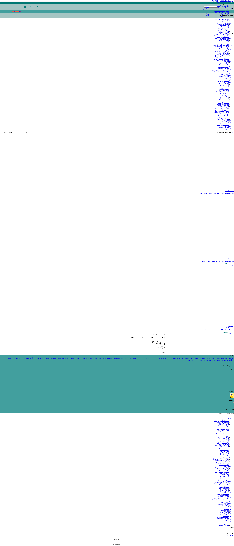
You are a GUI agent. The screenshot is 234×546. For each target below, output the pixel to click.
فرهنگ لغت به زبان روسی (223, 76)
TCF (168, 358)
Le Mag (100, 358)
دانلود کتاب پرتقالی (227, 66)
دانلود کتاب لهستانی (227, 122)
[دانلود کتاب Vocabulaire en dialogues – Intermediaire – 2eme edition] (227, 152)
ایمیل (164, 345)
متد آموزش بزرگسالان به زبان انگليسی (221, 9)
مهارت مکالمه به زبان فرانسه (223, 118)
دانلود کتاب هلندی (227, 126)
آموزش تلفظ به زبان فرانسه (223, 84)
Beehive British (198, 358)
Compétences (210, 358)
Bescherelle (204, 358)
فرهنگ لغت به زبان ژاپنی (224, 78)
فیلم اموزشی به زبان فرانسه (223, 107)
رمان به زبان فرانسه (225, 1)
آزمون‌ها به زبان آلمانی (224, 21)
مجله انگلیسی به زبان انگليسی (223, 13)
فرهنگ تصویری (216, 360)
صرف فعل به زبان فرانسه (223, 101)
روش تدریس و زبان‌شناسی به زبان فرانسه (220, 99)
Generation (85, 358)
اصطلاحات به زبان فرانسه (223, 88)
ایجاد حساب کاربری (230, 535)
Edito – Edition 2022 (59, 358)
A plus (193, 358)
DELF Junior (228, 358)
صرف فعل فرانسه (224, 360)
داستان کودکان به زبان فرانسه (222, 93)
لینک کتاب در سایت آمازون (159, 342)
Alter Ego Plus (189, 358)
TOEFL (47, 358)
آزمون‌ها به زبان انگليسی (224, 16)
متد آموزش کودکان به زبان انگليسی (222, 12)
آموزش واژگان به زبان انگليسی (223, 15)
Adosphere (179, 358)
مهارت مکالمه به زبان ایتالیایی (223, 46)
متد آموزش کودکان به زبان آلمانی (222, 20)
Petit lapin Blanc (154, 358)
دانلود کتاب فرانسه (227, 82)
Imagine (96, 358)
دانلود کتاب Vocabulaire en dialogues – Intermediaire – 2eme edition (217, 193)
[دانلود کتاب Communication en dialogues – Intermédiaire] (225, 289)
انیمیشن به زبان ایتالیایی (224, 47)
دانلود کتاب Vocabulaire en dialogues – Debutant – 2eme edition (218, 261)
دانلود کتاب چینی (227, 72)
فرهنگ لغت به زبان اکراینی (223, 512)
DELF (222, 358)
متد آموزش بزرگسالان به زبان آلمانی (221, 19)
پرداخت (205, 10)
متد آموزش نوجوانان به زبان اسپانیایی (221, 38)
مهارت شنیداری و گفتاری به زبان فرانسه (220, 117)
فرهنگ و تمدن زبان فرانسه (223, 105)
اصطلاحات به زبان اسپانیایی (223, 40)
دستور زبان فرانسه (225, 3)
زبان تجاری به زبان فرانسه (223, 100)
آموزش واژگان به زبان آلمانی (223, 28)
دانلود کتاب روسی (227, 75)
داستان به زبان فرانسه (224, 92)
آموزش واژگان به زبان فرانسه (222, 85)
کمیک (186, 360)
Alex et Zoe (183, 358)
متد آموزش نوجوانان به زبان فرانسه (221, 112)
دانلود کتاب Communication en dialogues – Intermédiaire (219, 329)
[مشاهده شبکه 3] (17, 132)
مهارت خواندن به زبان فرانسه (223, 115)
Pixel (160, 358)
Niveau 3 (136, 358)
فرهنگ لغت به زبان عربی (223, 81)
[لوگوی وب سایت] (231, 9)
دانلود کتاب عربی (227, 79)
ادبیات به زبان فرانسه (224, 86)
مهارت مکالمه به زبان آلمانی (223, 22)
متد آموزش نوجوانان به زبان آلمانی (222, 24)
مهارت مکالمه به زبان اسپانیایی (223, 37)
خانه (233, 132)
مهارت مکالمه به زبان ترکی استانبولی (221, 51)
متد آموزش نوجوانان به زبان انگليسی (221, 14)
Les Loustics (112, 358)
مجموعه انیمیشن (209, 360)
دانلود (16, 6)
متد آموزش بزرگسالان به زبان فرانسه (221, 110)
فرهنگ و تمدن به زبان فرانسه (223, 104)
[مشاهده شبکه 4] (15, 132)
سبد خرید (205, 12)
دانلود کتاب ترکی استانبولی (225, 69)
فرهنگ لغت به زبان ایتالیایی (223, 48)
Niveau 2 (131, 358)
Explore (81, 358)
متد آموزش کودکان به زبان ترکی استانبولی (220, 52)
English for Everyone (74, 358)
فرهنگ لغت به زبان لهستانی (223, 123)
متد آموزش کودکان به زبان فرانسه (222, 111)
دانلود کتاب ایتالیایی (227, 61)
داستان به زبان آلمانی (225, 27)
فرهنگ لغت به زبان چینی (224, 74)
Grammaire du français (91, 358)
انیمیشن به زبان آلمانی (224, 26)
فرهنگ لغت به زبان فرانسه (223, 103)
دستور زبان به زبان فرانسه (223, 94)
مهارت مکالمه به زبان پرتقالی (223, 68)
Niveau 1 (125, 358)
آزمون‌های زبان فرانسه (224, 83)
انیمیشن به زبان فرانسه (224, 89)
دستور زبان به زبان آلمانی (224, 32)
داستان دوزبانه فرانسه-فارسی (31, 358)
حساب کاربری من (203, 9)
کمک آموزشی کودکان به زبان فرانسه (221, 108)
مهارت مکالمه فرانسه (201, 360)
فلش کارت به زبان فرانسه (223, 106)
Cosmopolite (215, 358)
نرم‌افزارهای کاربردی (16, 11)
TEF (169, 358)
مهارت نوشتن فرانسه (192, 360)
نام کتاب (163, 340)
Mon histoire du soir (118, 358)
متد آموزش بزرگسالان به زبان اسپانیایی (221, 35)
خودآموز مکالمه (43, 358)
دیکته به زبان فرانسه (225, 2)
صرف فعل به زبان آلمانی (224, 29)
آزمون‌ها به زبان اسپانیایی (224, 43)
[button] (230, 197)
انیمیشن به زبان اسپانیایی (224, 39)
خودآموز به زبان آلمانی (224, 25)
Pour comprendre (164, 358)
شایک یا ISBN (162, 344)
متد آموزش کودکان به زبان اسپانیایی (222, 34)
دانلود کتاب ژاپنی (227, 77)
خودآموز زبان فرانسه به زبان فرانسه (221, 91)
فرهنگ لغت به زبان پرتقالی (223, 67)
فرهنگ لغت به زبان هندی (224, 129)
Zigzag (51, 358)
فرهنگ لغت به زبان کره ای (223, 121)
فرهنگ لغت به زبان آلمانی (224, 31)
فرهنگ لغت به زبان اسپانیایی (223, 42)
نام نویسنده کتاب (161, 343)
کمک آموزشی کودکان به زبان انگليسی (221, 11)
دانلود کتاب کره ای (227, 120)
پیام (164, 351)
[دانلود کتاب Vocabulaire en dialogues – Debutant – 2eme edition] (225, 221)
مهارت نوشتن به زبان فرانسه (223, 119)
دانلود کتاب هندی (227, 128)
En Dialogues (66, 358)
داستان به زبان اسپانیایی (224, 41)
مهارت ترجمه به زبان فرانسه (223, 114)
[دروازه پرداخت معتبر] (232, 397)
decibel (219, 358)
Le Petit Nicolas (105, 358)
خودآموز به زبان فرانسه (224, 90)
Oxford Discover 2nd (144, 358)
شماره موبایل (162, 347)
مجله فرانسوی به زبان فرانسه (223, 113)
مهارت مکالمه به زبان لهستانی (222, 125)
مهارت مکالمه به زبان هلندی (223, 127)
